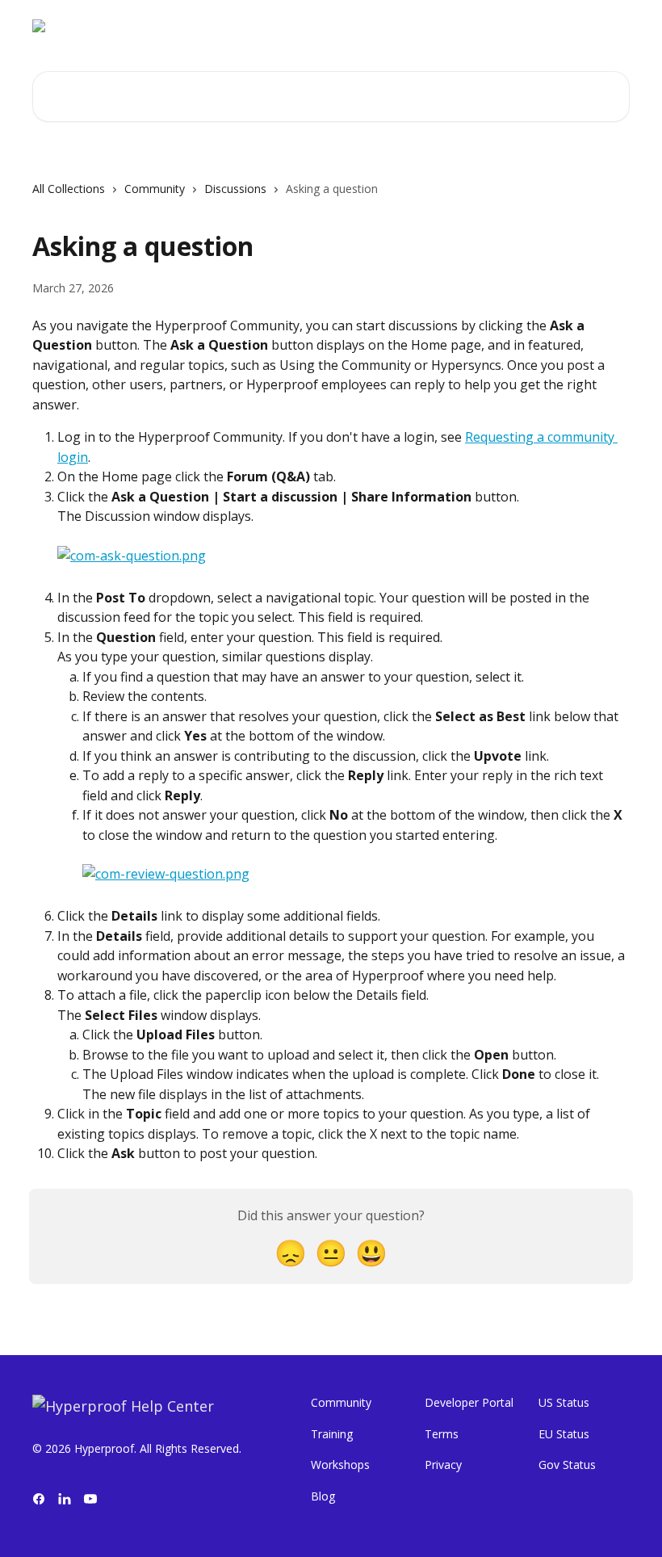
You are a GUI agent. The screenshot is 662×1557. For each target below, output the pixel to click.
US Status (563, 1402)
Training (332, 1434)
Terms (442, 1434)
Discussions (235, 188)
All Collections (68, 188)
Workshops (340, 1464)
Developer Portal (469, 1402)
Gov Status (567, 1464)
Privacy (443, 1464)
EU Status (563, 1434)
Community (154, 188)
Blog (323, 1496)
